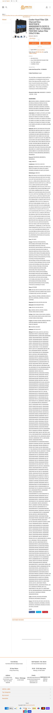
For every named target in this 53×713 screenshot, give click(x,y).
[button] (3, 7)
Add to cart (34, 43)
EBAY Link (45, 681)
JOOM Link (45, 679)
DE (16, 1)
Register (7, 1)
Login (3, 1)
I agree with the (34, 49)
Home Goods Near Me (30, 705)
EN (11, 1)
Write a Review (32, 38)
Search (27, 703)
